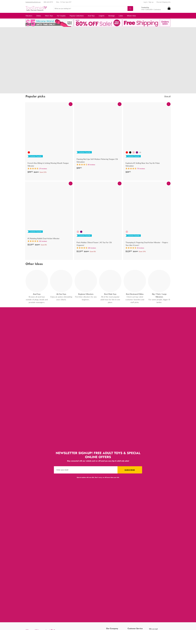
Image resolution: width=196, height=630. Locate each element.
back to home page (20, 73)
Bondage (111, 16)
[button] (33, 168)
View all (167, 96)
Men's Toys (49, 16)
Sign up (151, 2)
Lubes (121, 16)
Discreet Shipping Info (163, 2)
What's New (131, 16)
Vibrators (29, 16)
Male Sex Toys (31, 62)
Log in (145, 2)
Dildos (38, 16)
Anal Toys (91, 16)
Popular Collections (77, 16)
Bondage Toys (15, 65)
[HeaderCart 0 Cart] (169, 8)
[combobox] (93, 8)
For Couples (61, 16)
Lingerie (101, 16)
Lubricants (27, 65)
